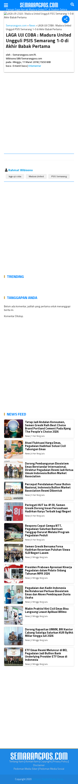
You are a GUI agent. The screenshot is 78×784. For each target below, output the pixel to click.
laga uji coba (15, 176)
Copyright (46, 761)
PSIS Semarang (59, 176)
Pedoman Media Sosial (51, 769)
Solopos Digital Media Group (47, 779)
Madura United (36, 176)
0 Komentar (34, 66)
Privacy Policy (60, 761)
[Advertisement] (39, 114)
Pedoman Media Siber (25, 769)
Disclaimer (39, 765)
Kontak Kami (32, 761)
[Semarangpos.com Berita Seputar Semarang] (39, 5)
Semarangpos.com (16, 25)
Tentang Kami (16, 761)
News (32, 25)
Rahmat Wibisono (20, 170)
